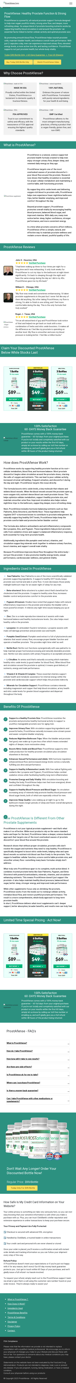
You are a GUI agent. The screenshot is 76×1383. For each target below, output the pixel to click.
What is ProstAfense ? (18, 1299)
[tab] (38, 1043)
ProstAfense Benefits (17, 1313)
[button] (38, 1043)
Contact (11, 1330)
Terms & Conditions (16, 1317)
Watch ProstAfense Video (48, 62)
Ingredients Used (15, 1308)
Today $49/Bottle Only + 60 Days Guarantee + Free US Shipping (33, 55)
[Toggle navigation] (70, 3)
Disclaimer (12, 1322)
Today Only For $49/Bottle (23, 1188)
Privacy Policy (14, 1326)
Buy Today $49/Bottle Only (17, 62)
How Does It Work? (16, 1304)
